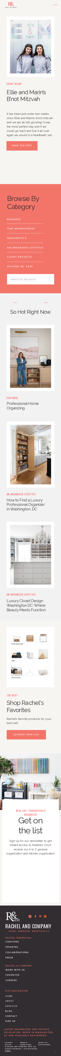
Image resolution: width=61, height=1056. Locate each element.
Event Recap (14, 84)
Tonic (8, 1051)
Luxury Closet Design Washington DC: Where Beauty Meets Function (26, 605)
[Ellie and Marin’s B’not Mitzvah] (30, 46)
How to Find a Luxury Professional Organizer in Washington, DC (26, 504)
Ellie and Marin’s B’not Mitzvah (26, 95)
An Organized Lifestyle (21, 494)
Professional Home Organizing (23, 405)
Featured (12, 398)
